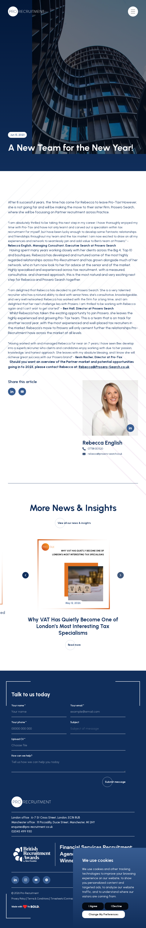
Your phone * (18, 722)
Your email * (77, 705)
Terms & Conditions (38, 898)
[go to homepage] (26, 11)
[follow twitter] (46, 880)
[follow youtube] (36, 880)
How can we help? (21, 755)
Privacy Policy (18, 898)
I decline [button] (116, 906)
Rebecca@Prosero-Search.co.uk (104, 367)
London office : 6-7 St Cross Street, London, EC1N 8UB (45, 817)
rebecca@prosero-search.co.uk (105, 453)
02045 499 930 (21, 831)
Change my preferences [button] (103, 914)
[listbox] (97, 730)
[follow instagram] (25, 880)
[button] (25, 575)
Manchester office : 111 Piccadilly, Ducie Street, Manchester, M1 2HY (53, 822)
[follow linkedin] (15, 880)
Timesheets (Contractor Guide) (67, 898)
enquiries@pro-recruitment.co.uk (32, 827)
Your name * (18, 705)
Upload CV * (18, 739)
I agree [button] (93, 906)
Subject (74, 722)
